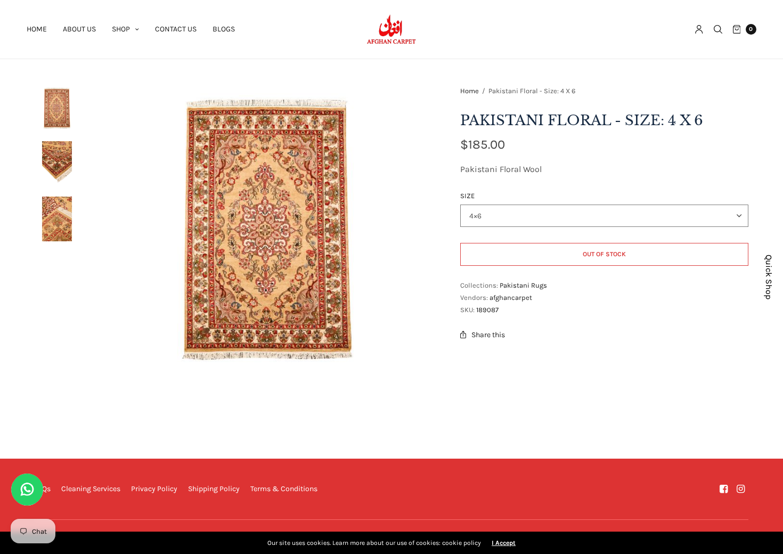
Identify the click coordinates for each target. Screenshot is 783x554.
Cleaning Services (90, 488)
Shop (121, 29)
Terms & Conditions (283, 488)
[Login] (699, 29)
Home (37, 29)
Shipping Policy (214, 488)
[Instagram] (741, 489)
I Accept (504, 543)
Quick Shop (769, 277)
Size (467, 195)
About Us (79, 29)
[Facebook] (724, 489)
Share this (488, 334)
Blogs (224, 29)
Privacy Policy (154, 488)
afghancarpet (511, 298)
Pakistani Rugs (523, 285)
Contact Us (176, 29)
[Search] (718, 29)
